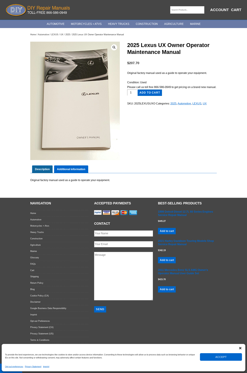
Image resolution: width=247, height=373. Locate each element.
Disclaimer (35, 302)
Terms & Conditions (39, 340)
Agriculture (174, 24)
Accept (221, 357)
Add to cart (149, 92)
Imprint (46, 366)
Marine (195, 24)
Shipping (34, 276)
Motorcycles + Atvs (39, 226)
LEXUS (54, 34)
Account (219, 10)
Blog (32, 289)
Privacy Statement (33, 366)
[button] (240, 348)
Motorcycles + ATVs (86, 24)
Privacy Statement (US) (41, 333)
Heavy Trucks (118, 24)
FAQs (33, 264)
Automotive (56, 24)
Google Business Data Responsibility (48, 308)
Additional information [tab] (71, 169)
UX (61, 34)
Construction (147, 24)
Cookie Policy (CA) (39, 295)
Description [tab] (42, 169)
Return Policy (36, 283)
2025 (67, 34)
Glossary (34, 257)
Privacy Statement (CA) (41, 327)
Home (33, 34)
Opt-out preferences (14, 366)
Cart (236, 10)
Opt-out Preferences (40, 321)
